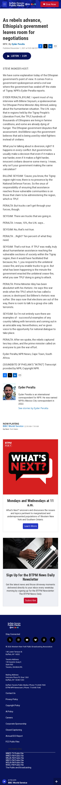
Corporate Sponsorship (16, 724)
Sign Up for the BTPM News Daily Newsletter (30, 577)
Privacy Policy (12, 699)
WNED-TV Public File (15, 753)
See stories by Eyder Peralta (33, 408)
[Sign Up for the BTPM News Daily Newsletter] (30, 553)
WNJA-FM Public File (15, 758)
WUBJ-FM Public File (15, 765)
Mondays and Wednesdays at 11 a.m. (30, 503)
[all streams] (57, 781)
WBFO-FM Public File (15, 760)
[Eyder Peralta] (9, 391)
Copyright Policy (13, 705)
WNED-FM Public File (15, 756)
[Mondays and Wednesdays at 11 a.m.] (30, 466)
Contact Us (10, 693)
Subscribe (30, 600)
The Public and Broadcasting (18, 768)
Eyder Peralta (18, 44)
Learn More (30, 526)
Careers (9, 718)
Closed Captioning (14, 730)
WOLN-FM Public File (15, 763)
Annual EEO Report (14, 736)
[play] (4, 781)
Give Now (51, 4)
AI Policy (9, 712)
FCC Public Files (12, 742)
